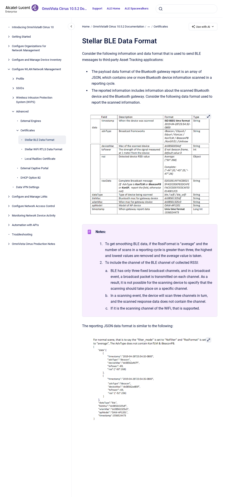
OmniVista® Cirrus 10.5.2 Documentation (118, 26)
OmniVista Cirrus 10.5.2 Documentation (64, 9)
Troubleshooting (22, 234)
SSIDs (20, 88)
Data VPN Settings (27, 187)
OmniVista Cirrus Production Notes (33, 244)
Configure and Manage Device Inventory (36, 59)
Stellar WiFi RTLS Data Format (43, 149)
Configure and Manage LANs (29, 196)
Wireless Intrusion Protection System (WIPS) (34, 100)
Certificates (28, 130)
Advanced (22, 111)
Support (97, 8)
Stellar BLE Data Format (39, 139)
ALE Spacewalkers (137, 8)
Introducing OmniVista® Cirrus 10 (33, 27)
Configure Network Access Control (33, 206)
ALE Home (113, 8)
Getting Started (21, 36)
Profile (20, 78)
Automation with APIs (25, 225)
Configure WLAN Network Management (36, 69)
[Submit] (160, 8)
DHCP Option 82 (31, 177)
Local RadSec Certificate (40, 158)
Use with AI (203, 26)
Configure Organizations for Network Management (29, 48)
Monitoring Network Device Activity (33, 215)
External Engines (31, 121)
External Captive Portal (34, 168)
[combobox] (186, 9)
